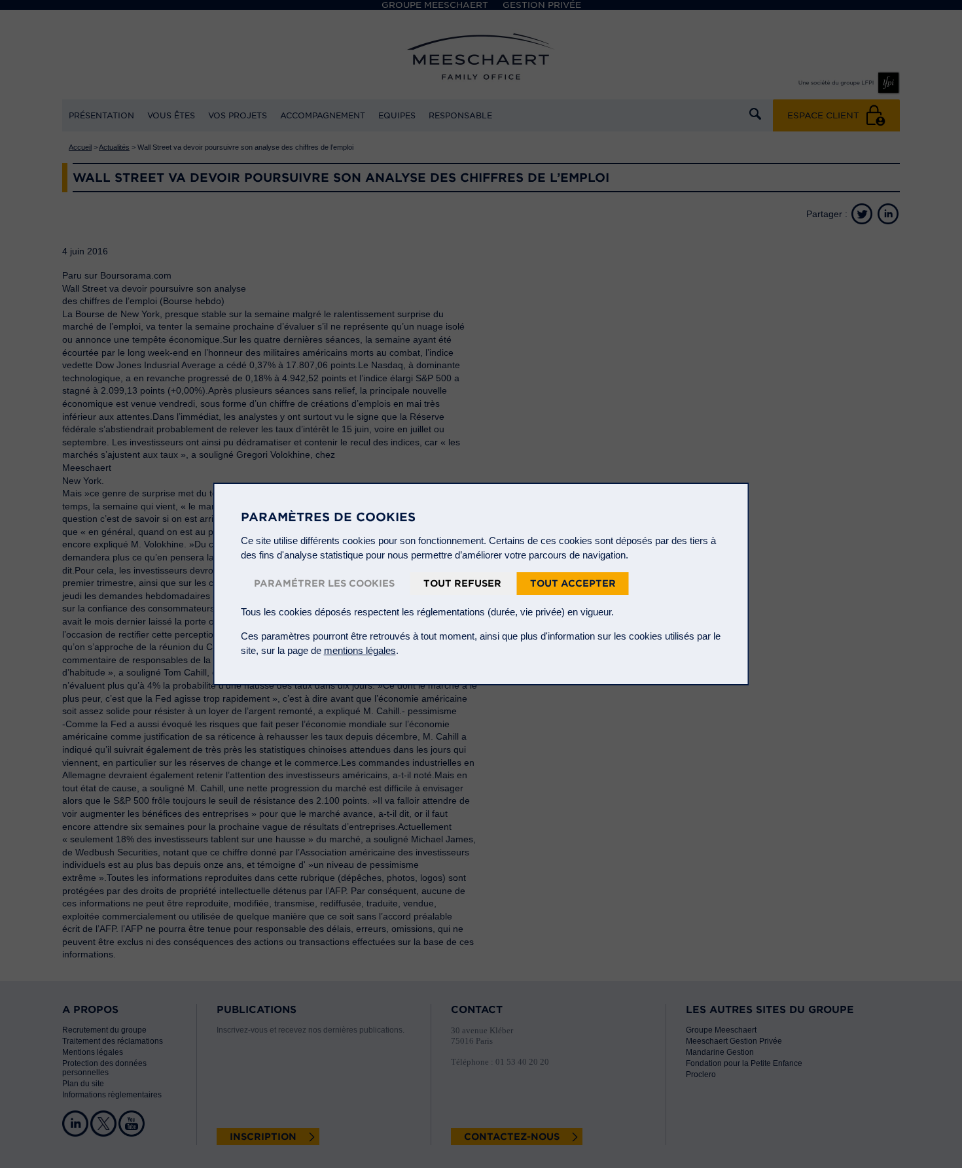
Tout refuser (462, 583)
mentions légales (360, 650)
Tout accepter (573, 583)
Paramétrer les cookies (324, 583)
